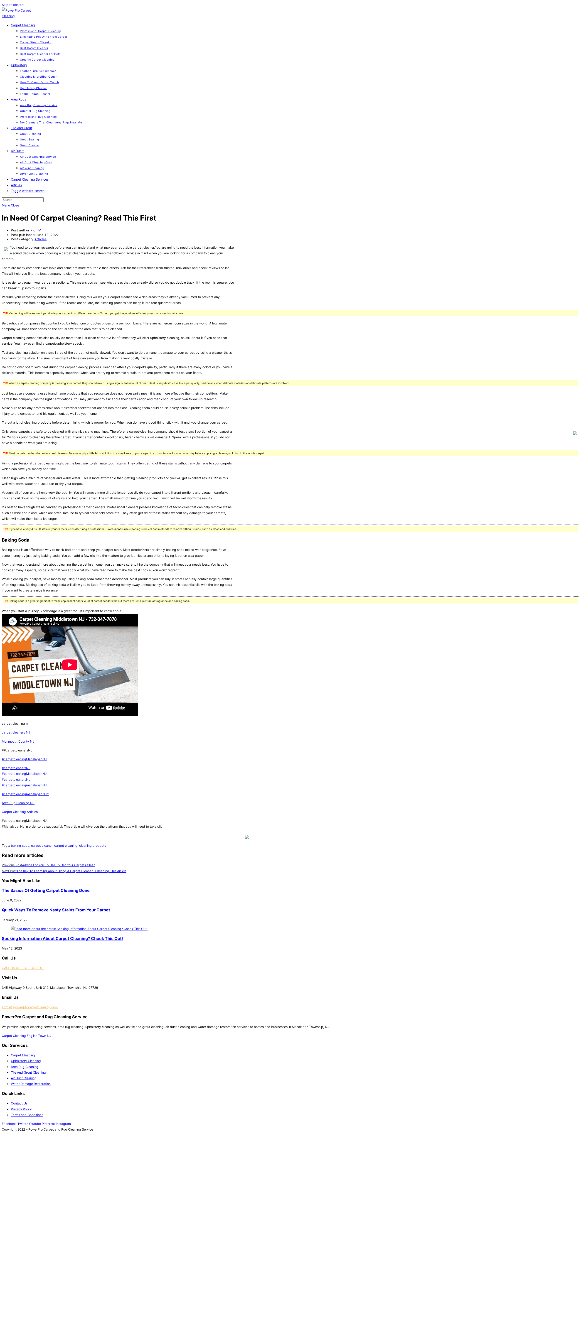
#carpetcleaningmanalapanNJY (25, 794)
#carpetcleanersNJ (16, 768)
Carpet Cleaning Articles (20, 812)
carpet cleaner (41, 845)
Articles (40, 239)
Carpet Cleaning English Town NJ (26, 1036)
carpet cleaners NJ (16, 732)
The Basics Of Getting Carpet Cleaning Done (46, 890)
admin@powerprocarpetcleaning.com (30, 1007)
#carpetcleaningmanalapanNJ (24, 785)
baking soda (20, 845)
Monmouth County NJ (18, 741)
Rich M (35, 230)
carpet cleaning (65, 845)
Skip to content (13, 5)
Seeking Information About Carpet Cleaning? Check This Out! (62, 938)
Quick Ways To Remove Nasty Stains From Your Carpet (56, 910)
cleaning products (92, 845)
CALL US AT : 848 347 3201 (23, 968)
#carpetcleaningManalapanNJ (24, 759)
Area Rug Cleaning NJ (18, 803)
